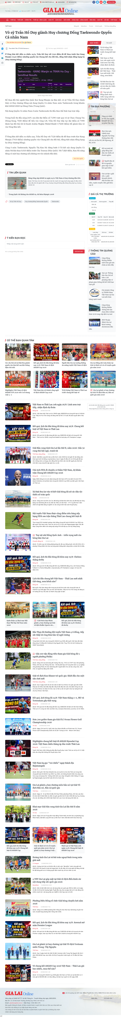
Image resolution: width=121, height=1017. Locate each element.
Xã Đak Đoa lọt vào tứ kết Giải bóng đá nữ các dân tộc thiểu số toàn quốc (107, 85)
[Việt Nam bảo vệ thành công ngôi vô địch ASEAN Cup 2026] (46, 379)
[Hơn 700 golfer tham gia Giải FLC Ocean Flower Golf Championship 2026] (18, 726)
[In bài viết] (2, 63)
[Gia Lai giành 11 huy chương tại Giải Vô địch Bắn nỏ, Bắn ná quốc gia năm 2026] (103, 379)
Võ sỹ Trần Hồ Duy (15, 201)
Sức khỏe (67, 20)
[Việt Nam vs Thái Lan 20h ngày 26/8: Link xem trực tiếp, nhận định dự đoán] (93, 60)
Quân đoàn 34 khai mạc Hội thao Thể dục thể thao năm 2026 (17, 623)
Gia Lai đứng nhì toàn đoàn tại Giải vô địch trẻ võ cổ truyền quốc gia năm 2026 (103, 365)
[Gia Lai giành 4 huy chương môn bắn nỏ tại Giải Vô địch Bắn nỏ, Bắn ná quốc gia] (18, 792)
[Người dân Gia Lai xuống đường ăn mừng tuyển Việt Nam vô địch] (74, 352)
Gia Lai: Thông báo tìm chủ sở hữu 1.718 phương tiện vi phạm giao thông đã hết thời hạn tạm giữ (101, 278)
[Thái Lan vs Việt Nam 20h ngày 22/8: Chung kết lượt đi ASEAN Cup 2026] (72, 835)
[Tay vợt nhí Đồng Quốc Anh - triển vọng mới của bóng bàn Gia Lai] (93, 95)
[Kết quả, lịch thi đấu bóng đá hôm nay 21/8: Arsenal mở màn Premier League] (18, 929)
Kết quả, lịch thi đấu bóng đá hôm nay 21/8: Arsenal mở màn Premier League (59, 924)
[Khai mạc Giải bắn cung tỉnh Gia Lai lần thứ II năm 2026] (18, 813)
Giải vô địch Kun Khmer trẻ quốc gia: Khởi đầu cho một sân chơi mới (58, 677)
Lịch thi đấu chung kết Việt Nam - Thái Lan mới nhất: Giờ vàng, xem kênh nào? (101, 73)
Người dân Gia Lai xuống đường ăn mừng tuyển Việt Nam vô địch (74, 364)
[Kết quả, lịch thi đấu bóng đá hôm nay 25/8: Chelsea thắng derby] (18, 564)
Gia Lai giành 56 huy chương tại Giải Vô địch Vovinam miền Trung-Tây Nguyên (58, 945)
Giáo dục (58, 20)
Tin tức (91, 26)
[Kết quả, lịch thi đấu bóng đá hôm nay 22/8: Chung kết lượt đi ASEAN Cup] (17, 835)
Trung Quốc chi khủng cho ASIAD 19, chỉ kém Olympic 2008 (31, 194)
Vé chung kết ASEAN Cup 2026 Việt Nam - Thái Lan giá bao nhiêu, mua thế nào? (58, 967)
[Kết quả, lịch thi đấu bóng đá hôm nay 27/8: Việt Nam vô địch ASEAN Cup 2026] (46, 352)
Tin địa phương (100, 106)
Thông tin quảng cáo (101, 252)
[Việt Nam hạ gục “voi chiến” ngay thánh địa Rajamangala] (18, 770)
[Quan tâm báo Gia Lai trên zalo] (97, 2)
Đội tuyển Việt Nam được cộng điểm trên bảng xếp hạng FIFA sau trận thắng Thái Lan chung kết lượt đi (57, 514)
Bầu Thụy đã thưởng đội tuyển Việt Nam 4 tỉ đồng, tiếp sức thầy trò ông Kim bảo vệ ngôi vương (58, 633)
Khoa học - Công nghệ (80, 20)
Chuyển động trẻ (38, 541)
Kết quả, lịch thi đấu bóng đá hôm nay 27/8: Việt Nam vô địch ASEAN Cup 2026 (46, 365)
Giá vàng (92, 229)
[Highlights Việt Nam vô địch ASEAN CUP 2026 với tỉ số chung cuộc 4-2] (18, 379)
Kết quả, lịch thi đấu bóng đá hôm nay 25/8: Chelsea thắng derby (57, 558)
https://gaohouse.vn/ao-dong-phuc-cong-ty (101, 408)
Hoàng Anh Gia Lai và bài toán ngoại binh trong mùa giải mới (57, 858)
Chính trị (28, 20)
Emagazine (61, 2)
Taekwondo (55, 201)
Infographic (72, 2)
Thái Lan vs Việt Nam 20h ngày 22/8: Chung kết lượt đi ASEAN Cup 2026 (72, 848)
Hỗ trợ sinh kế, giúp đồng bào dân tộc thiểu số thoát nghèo (108, 151)
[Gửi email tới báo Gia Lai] (104, 2)
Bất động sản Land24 (104, 405)
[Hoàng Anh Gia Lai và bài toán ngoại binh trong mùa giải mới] (18, 864)
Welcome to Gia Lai (48, 2)
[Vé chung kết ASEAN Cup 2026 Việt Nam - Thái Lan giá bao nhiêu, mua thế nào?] (18, 973)
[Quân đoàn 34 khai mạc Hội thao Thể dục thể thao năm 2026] (17, 610)
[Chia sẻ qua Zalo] (2, 48)
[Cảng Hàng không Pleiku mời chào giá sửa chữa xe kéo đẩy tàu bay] (94, 261)
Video (9, 2)
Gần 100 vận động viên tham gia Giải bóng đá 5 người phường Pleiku (56, 655)
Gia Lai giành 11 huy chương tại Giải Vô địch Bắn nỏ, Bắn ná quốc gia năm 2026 (102, 392)
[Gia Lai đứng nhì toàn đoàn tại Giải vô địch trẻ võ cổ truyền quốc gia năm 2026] (103, 352)
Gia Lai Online (19, 993)
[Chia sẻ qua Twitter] (2, 53)
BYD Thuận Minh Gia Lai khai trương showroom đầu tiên (101, 324)
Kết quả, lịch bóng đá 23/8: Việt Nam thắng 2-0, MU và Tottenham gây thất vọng (58, 699)
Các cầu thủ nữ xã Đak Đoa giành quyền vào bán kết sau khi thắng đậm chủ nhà (17, 365)
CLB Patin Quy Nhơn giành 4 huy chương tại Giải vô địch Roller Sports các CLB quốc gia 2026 (44, 623)
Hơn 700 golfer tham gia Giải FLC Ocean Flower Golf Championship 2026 (57, 721)
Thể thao (114, 20)
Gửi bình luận (79, 251)
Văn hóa (92, 20)
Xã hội (106, 20)
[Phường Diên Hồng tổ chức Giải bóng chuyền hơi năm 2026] (18, 907)
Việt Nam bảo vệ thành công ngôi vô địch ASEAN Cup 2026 (46, 391)
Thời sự (13, 20)
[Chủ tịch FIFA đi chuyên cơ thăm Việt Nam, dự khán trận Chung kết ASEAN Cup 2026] (18, 477)
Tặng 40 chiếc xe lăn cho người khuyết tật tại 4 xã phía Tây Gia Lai (101, 120)
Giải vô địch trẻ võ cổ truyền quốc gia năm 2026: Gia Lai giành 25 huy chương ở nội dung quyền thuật (44, 848)
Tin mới (109, 43)
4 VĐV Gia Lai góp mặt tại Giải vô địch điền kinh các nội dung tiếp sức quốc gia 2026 (57, 880)
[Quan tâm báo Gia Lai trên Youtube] (101, 2)
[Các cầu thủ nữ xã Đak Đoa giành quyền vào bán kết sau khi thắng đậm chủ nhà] (18, 352)
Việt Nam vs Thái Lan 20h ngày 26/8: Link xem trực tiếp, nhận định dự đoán (107, 61)
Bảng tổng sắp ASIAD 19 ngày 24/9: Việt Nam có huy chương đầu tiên (54, 178)
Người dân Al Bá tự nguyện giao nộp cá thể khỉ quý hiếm (108, 164)
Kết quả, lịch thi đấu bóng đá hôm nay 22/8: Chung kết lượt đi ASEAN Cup (17, 848)
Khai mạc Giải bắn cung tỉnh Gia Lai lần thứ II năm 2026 (56, 808)
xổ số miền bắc (93, 405)
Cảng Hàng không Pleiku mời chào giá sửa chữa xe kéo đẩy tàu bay (101, 262)
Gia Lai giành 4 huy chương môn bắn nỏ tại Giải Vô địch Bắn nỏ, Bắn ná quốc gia (56, 786)
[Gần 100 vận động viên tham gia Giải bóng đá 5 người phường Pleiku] (18, 660)
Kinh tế (51, 20)
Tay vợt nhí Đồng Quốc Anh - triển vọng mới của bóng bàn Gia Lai (107, 95)
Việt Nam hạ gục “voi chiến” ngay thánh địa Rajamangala (53, 764)
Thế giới (20, 20)
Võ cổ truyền (98, 26)
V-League (36, 863)
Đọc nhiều (94, 43)
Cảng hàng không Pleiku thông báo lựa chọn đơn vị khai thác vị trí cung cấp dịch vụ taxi (101, 309)
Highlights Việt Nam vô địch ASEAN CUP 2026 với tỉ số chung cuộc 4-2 (17, 392)
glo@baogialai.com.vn (16, 1003)
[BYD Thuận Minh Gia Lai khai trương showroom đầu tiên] (94, 322)
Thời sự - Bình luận (40, 20)
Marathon (84, 26)
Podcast (35, 2)
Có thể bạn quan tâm (20, 340)
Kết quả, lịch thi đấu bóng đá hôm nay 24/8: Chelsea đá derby (71, 623)
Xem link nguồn (78, 158)
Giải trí (99, 20)
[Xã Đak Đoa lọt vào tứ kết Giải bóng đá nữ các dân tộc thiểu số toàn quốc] (93, 84)
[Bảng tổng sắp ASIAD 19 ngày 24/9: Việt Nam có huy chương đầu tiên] (17, 183)
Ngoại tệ (92, 213)
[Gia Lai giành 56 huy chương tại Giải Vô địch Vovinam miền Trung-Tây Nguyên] (18, 951)
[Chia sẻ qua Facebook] (2, 44)
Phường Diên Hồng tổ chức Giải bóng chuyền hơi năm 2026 (58, 902)
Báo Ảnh (18, 2)
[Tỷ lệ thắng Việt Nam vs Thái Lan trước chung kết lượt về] (93, 50)
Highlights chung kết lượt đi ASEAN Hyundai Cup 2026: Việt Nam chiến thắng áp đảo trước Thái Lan (56, 742)
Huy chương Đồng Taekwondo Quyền (36, 201)
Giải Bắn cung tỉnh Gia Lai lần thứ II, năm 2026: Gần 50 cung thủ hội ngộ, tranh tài (59, 449)
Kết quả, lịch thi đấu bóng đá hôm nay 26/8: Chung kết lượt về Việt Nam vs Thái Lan (58, 427)
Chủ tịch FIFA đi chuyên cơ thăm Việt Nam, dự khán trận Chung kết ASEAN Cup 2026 (57, 471)
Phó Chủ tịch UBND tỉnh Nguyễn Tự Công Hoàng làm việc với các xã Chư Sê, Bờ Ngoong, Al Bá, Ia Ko (101, 136)
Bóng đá (76, 26)
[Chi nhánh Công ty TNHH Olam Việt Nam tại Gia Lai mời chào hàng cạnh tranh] (94, 293)
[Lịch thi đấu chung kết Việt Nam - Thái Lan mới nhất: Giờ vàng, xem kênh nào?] (93, 71)
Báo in (27, 2)
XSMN (112, 405)
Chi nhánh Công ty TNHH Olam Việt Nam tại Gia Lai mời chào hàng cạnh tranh (101, 294)
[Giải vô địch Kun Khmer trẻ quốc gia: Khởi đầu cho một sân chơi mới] (18, 682)
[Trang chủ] (7, 20)
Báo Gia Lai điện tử (60, 11)
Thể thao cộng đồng (110, 26)
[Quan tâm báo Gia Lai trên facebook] (93, 2)
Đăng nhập (111, 2)
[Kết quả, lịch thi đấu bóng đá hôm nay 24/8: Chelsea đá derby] (72, 610)
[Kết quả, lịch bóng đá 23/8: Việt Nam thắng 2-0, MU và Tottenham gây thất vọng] (18, 705)
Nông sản (92, 198)
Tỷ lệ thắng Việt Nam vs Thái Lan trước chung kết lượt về (108, 50)
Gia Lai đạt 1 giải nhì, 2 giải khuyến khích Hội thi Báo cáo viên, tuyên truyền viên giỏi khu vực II (101, 179)
